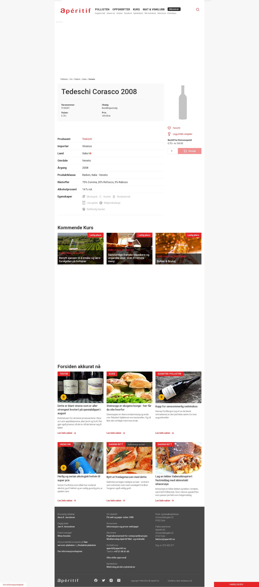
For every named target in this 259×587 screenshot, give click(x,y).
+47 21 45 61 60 (121, 551)
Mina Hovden (64, 536)
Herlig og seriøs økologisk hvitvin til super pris (79, 478)
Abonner (174, 9)
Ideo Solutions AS (184, 581)
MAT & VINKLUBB (154, 9)
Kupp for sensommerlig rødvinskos (176, 406)
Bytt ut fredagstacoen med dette (127, 477)
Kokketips (171, 13)
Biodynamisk (123, 196)
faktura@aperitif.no (165, 539)
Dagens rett (100, 13)
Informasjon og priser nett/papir (123, 526)
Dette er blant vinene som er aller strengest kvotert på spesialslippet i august (79, 409)
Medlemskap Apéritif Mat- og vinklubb (125, 539)
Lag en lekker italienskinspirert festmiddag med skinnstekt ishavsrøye (173, 480)
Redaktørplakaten (87, 545)
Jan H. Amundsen (66, 526)
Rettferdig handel (96, 209)
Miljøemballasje (112, 203)
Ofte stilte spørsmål (116, 557)
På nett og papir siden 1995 (120, 517)
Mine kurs (162, 13)
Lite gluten (92, 203)
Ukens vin (111, 13)
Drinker (119, 13)
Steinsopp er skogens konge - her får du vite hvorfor (129, 407)
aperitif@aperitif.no (116, 548)
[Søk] (198, 10)
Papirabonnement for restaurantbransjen (127, 536)
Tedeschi (87, 139)
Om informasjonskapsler (70, 551)
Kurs (136, 9)
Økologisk (92, 196)
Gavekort (128, 13)
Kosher (107, 196)
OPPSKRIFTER (121, 9)
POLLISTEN (102, 9)
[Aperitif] (76, 11)
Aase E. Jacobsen (66, 517)
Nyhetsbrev (138, 13)
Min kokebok (150, 13)
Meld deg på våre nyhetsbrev (121, 567)
